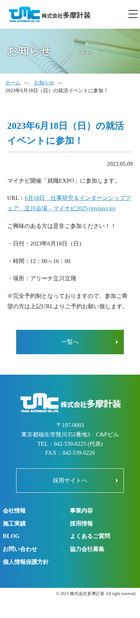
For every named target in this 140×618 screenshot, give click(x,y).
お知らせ (44, 82)
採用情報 (81, 523)
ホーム (12, 82)
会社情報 (14, 510)
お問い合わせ (20, 549)
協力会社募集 (87, 549)
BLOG (11, 536)
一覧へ (70, 342)
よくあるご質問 (90, 536)
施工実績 (14, 523)
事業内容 (81, 510)
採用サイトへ (70, 480)
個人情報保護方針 (26, 562)
